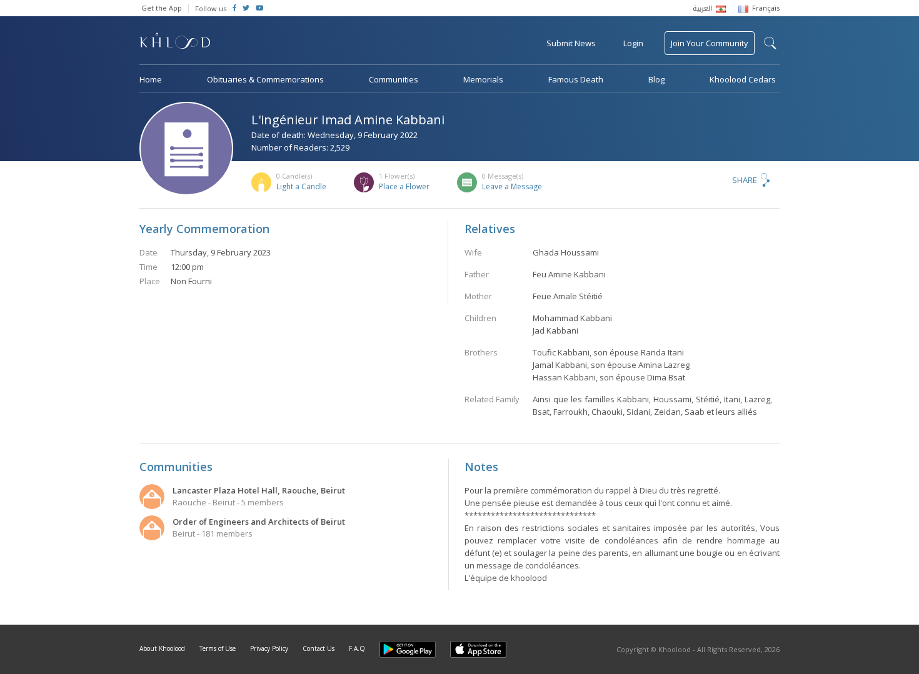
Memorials (483, 79)
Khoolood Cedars (743, 79)
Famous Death (575, 79)
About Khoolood (162, 648)
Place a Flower (404, 186)
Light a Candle (301, 186)
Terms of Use (217, 648)
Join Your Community (709, 43)
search (770, 43)
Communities (393, 79)
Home (150, 79)
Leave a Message (512, 186)
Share (744, 180)
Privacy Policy (269, 648)
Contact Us (318, 648)
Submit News (571, 43)
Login (633, 43)
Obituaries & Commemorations (265, 79)
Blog (656, 79)
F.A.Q (357, 648)
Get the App (161, 7)
